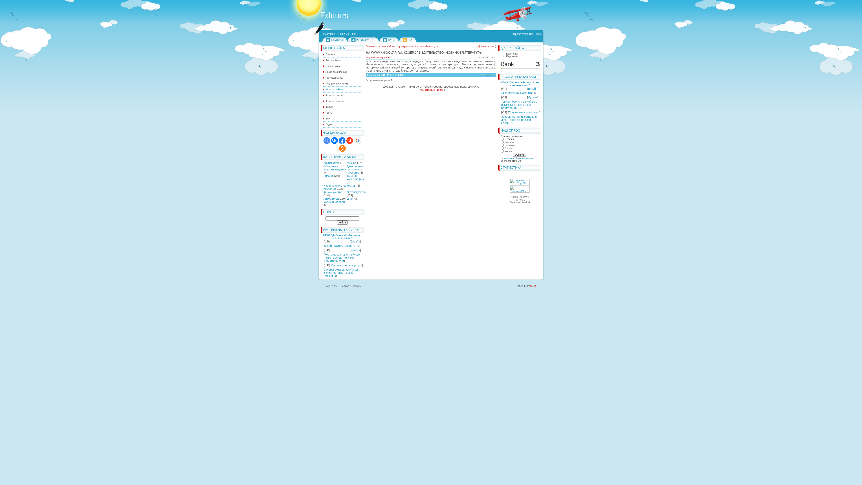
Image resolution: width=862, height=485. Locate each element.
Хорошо (509, 142)
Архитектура (331, 163)
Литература (331, 198)
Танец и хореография (355, 177)
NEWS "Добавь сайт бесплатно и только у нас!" (342, 236)
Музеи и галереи (334, 202)
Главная (337, 40)
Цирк (350, 198)
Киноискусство (332, 192)
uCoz (533, 285)
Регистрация (365, 40)
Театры (351, 185)
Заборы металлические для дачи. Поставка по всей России (341, 273)
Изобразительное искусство (335, 187)
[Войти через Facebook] (342, 140)
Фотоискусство (356, 192)
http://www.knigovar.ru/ (378, 57)
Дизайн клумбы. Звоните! (340, 245)
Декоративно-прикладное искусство (355, 169)
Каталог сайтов (386, 46)
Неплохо (510, 145)
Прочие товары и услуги (346, 265)
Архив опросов (524, 158)
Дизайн (328, 176)
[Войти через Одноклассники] (342, 148)
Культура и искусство (410, 46)
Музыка (351, 163)
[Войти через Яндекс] (349, 140)
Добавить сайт (486, 46)
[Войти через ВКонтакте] (334, 140)
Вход (391, 40)
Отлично (510, 139)
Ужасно (509, 151)
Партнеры (512, 53)
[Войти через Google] (357, 140)
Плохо (508, 148)
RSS (410, 40)
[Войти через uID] (326, 140)
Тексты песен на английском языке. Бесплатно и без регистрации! (342, 257)
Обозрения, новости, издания (334, 168)
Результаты (507, 158)
